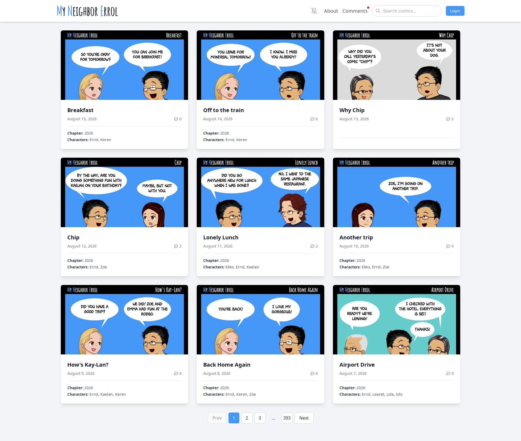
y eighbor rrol (87, 10)
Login (455, 10)
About (331, 11)
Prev (217, 418)
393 (287, 418)
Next (304, 418)
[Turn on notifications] (314, 10)
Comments (355, 11)
